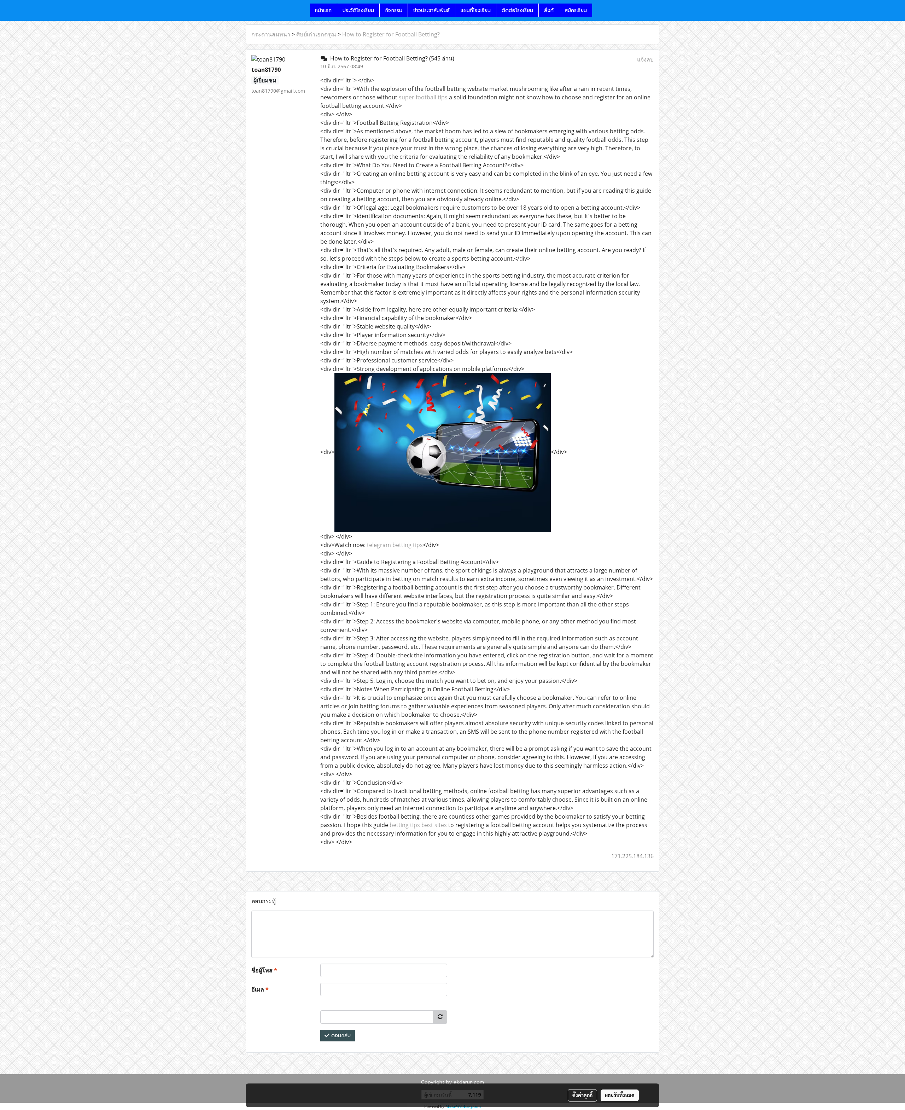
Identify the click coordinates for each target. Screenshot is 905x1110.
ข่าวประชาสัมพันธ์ (431, 10)
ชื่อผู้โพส (264, 970)
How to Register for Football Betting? (391, 34)
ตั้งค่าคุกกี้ (582, 1095)
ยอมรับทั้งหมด (620, 1095)
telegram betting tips (395, 545)
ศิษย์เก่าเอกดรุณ (316, 34)
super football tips (423, 97)
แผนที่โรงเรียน (476, 10)
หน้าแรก (323, 10)
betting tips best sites (418, 825)
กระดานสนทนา (270, 34)
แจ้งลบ (645, 59)
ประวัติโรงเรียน (358, 10)
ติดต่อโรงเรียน (517, 10)
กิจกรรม (393, 10)
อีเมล (260, 989)
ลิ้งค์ (549, 10)
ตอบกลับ (340, 1035)
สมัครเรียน (576, 10)
